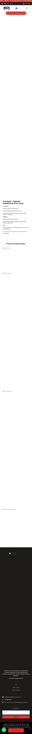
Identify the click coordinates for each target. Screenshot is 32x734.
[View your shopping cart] (27, 8)
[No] (30, 728)
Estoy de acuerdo (16, 730)
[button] (16, 8)
